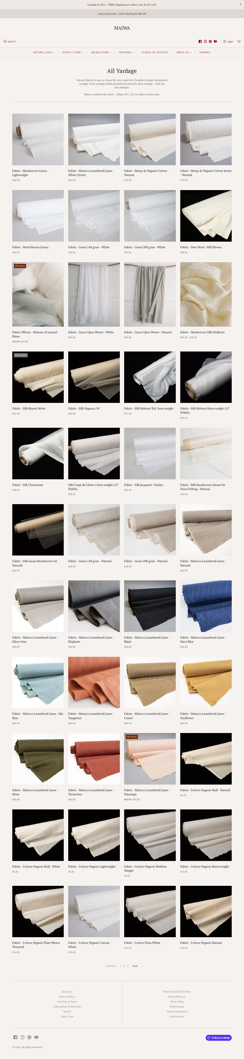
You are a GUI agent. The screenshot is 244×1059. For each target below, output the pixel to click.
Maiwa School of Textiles (177, 991)
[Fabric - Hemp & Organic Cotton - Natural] (150, 139)
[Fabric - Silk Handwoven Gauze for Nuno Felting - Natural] (206, 453)
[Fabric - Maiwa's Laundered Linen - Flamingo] (150, 759)
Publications (177, 1006)
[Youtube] (215, 41)
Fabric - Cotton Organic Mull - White (36, 866)
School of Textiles (155, 52)
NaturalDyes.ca (177, 996)
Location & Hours (67, 1001)
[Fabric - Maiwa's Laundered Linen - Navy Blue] (206, 606)
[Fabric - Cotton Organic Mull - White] (38, 835)
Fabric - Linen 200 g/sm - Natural (145, 561)
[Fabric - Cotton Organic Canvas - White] (94, 911)
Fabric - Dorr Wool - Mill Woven (201, 247)
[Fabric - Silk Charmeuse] (38, 453)
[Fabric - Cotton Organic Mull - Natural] (206, 759)
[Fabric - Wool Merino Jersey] (38, 216)
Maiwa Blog (177, 1001)
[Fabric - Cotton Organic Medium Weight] (150, 835)
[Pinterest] (210, 41)
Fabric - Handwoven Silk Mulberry (202, 332)
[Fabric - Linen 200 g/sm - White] (150, 216)
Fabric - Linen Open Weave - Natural (148, 332)
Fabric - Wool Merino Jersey (30, 247)
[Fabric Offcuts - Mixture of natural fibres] (38, 294)
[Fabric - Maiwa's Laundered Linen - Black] (150, 606)
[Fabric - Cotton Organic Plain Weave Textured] (38, 911)
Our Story (67, 991)
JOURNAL (204, 52)
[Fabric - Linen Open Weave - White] (94, 294)
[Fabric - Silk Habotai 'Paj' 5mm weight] (150, 377)
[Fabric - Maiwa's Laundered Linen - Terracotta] (94, 759)
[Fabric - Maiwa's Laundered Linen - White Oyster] (94, 139)
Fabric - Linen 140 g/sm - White (89, 247)
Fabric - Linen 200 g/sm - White (144, 247)
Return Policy (67, 996)
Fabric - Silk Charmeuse (27, 485)
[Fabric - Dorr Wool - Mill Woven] (206, 216)
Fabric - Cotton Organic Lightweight (92, 866)
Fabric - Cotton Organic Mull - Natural (205, 790)
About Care (67, 1016)
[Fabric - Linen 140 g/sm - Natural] (94, 530)
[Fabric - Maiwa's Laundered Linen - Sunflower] (206, 682)
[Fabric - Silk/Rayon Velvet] (38, 377)
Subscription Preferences (67, 1006)
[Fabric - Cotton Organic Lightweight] (94, 835)
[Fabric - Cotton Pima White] (150, 911)
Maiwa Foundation (177, 1011)
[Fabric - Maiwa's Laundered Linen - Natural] (206, 530)
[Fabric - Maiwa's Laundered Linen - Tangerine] (94, 682)
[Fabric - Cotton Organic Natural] (206, 911)
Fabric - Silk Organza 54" (84, 408)
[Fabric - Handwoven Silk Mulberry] (206, 294)
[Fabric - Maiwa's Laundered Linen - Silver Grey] (38, 606)
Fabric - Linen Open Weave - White (91, 332)
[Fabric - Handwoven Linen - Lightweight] (38, 139)
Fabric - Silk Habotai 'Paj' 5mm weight (149, 408)
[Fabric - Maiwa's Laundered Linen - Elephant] (94, 606)
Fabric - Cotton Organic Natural (201, 943)
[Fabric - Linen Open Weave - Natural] (150, 294)
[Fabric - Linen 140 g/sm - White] (94, 216)
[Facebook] (200, 41)
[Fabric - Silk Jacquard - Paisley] (150, 453)
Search (11, 41)
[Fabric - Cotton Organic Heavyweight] (206, 835)
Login (230, 41)
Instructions (177, 1016)
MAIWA (122, 28)
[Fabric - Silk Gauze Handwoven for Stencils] (38, 530)
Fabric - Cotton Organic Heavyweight (204, 866)
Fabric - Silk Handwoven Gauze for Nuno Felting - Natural (202, 487)
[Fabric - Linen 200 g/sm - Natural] (150, 530)
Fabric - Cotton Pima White (142, 943)
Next (135, 966)
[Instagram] (205, 41)
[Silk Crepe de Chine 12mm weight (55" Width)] (94, 453)
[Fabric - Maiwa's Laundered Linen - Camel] (150, 682)
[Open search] (5, 41)
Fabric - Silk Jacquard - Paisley (143, 485)
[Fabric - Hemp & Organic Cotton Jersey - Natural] (206, 139)
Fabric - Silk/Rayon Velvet (28, 408)
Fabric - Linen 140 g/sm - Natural (89, 561)
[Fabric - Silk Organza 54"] (94, 377)
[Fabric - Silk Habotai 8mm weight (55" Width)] (206, 377)
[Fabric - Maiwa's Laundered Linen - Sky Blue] (38, 682)
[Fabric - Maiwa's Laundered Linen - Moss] (38, 759)
